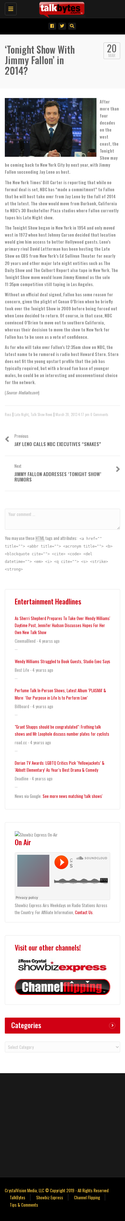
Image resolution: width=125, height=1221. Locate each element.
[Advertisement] (62, 1124)
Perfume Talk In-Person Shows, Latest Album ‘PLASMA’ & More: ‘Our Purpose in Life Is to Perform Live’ (60, 694)
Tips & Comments (24, 1205)
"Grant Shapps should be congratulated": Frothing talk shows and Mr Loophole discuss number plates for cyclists (62, 730)
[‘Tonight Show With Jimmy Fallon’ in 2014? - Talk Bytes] (61, 8)
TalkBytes (17, 1197)
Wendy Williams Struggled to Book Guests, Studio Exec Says (62, 661)
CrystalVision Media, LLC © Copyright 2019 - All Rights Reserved (57, 1190)
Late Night (21, 414)
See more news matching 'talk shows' (73, 796)
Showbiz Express (49, 1197)
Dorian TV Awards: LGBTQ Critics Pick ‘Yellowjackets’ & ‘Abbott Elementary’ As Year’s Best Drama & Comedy (59, 766)
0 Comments (99, 414)
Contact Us (84, 912)
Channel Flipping (87, 1197)
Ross (8, 414)
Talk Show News (41, 414)
